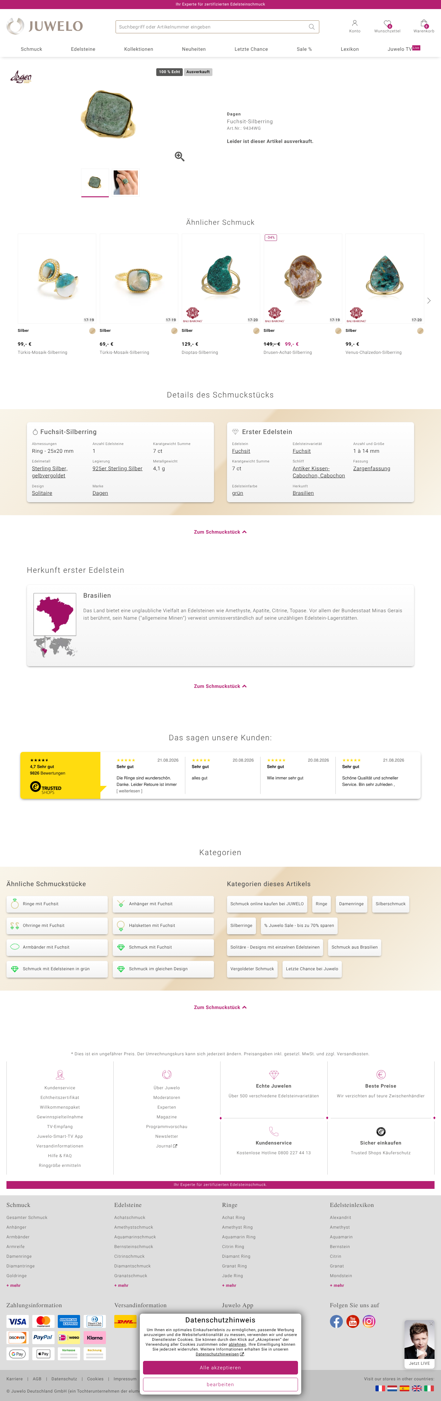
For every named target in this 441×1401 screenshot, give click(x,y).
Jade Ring (232, 1276)
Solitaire (42, 493)
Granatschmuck (131, 1276)
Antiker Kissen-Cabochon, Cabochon (319, 472)
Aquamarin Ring (239, 1237)
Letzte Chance (251, 49)
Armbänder (18, 1237)
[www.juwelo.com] (417, 1388)
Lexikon (350, 49)
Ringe (321, 904)
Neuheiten (194, 49)
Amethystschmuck (133, 1227)
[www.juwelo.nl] (392, 1388)
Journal (164, 1146)
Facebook (336, 1321)
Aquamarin (341, 1237)
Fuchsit (241, 451)
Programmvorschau (167, 1127)
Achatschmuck (130, 1218)
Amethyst (340, 1227)
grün (237, 493)
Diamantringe (20, 1266)
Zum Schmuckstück (217, 532)
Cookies (95, 1379)
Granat (337, 1266)
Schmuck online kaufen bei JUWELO (267, 904)
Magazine (167, 1117)
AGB (37, 1379)
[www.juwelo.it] (429, 1388)
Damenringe (351, 904)
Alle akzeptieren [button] (220, 1368)
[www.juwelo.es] (404, 1388)
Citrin (336, 1257)
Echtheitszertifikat (60, 1098)
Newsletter (166, 1137)
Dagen (100, 493)
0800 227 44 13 (294, 1153)
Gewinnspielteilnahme (60, 1117)
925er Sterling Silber (118, 468)
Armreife (15, 1247)
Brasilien (303, 493)
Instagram (369, 1321)
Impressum (125, 1379)
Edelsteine (83, 49)
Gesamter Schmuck (26, 1218)
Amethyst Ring (237, 1227)
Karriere (14, 1379)
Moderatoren (166, 1098)
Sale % (304, 49)
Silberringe (241, 926)
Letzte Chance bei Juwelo (312, 969)
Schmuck (31, 49)
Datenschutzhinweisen (217, 1354)
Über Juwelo (167, 1088)
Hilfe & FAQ (60, 1156)
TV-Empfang (60, 1127)
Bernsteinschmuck (133, 1247)
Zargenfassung (371, 468)
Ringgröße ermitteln (60, 1166)
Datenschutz (64, 1379)
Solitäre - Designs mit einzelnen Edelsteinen (275, 947)
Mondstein (341, 1276)
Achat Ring (233, 1218)
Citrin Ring (233, 1247)
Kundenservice (60, 1088)
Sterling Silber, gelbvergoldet (49, 472)
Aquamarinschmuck (135, 1237)
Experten (167, 1107)
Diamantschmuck (132, 1266)
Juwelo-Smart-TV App (60, 1137)
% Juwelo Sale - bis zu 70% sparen (299, 926)
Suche (313, 27)
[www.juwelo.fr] (380, 1388)
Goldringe (16, 1276)
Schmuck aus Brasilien (355, 947)
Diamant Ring (236, 1257)
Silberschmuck (391, 904)
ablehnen (237, 1345)
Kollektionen (138, 49)
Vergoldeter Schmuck (252, 969)
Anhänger (16, 1227)
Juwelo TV (403, 49)
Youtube (352, 1321)
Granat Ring (234, 1266)
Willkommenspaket (60, 1107)
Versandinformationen (60, 1146)
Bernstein (340, 1247)
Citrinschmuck (129, 1257)
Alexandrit (340, 1218)
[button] (355, 27)
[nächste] (428, 300)
